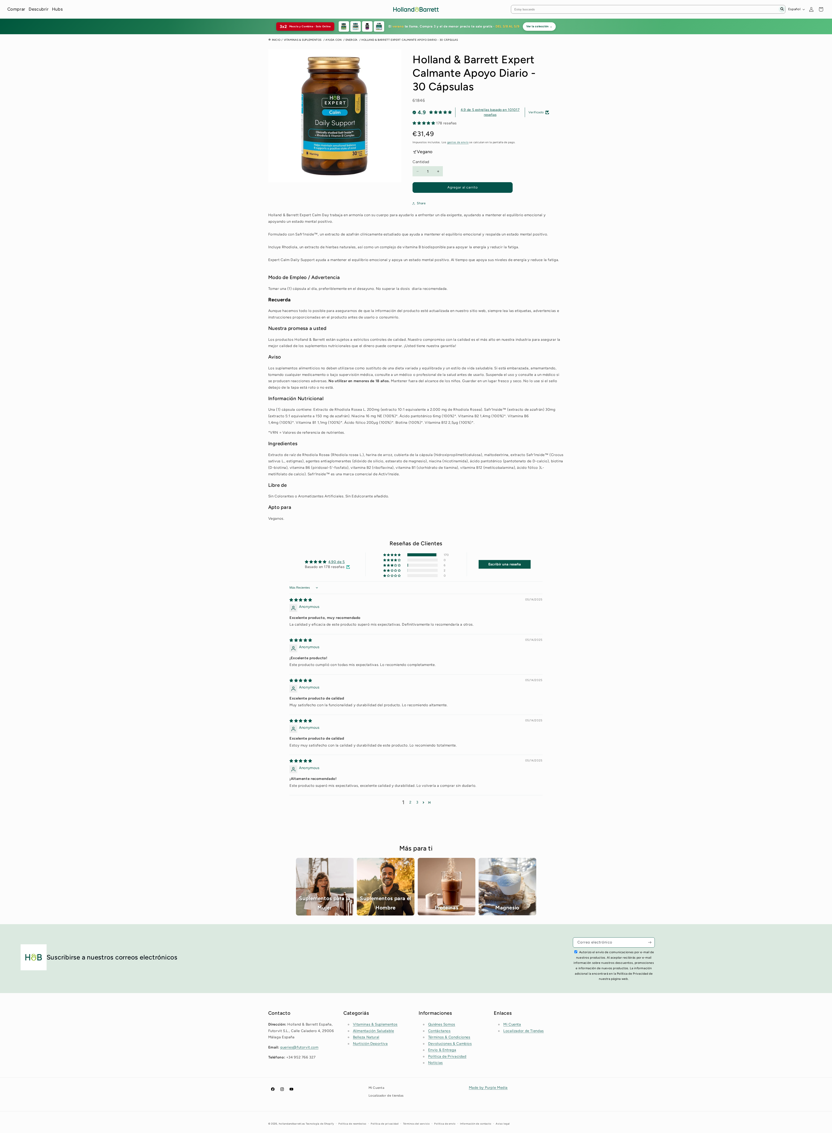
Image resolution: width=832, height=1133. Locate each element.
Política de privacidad (385, 1123)
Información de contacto (475, 1123)
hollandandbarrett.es (292, 1123)
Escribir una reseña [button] (504, 564)
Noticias (435, 1062)
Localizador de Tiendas (523, 1031)
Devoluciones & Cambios (450, 1043)
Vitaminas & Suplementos (375, 1024)
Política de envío (445, 1123)
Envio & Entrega (442, 1050)
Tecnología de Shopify (320, 1123)
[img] (300, 600)
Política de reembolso (352, 1123)
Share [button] (421, 203)
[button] (424, 123)
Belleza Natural (366, 1037)
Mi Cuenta (512, 1024)
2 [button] (410, 802)
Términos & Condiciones (449, 1037)
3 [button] (417, 802)
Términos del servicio (416, 1123)
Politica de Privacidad (447, 1056)
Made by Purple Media (488, 1087)
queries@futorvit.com (299, 1047)
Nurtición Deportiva (370, 1043)
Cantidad (421, 161)
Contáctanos (439, 1031)
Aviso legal (503, 1123)
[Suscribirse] (650, 942)
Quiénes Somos (441, 1024)
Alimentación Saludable (373, 1031)
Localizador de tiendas (386, 1095)
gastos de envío (458, 142)
